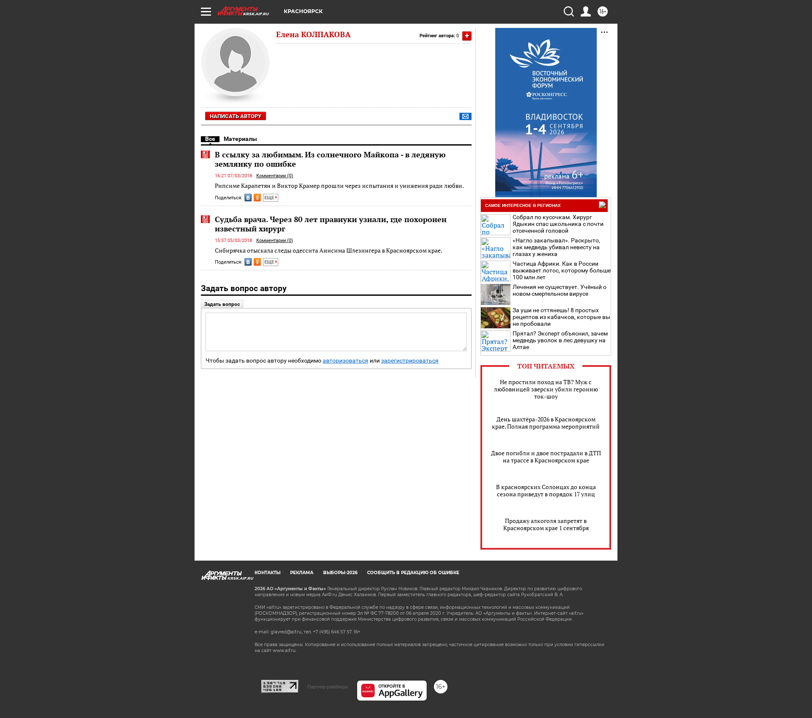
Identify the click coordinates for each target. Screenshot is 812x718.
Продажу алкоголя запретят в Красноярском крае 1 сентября (546, 524)
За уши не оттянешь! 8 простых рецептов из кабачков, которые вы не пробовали (561, 317)
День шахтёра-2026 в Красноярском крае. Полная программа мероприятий (546, 422)
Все (210, 138)
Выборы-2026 (340, 572)
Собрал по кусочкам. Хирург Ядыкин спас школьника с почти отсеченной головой (558, 224)
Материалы (240, 138)
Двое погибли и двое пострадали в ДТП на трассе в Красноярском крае (546, 456)
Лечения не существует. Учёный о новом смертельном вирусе (559, 290)
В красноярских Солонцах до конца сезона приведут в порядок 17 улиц (546, 490)
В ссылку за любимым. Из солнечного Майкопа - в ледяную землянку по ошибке (330, 159)
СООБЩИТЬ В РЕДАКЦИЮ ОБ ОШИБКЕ (413, 572)
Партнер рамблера (327, 686)
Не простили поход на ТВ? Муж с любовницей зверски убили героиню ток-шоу (546, 389)
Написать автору (235, 116)
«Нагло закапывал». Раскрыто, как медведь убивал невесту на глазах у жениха (556, 247)
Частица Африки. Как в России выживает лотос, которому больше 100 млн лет (562, 270)
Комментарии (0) (274, 176)
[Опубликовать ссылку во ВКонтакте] (248, 197)
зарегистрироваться (410, 360)
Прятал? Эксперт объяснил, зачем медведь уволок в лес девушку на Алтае (560, 340)
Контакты (267, 572)
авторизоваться (345, 360)
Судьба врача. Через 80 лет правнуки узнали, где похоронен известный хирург (331, 224)
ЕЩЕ (269, 198)
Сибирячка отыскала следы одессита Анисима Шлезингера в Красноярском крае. (328, 250)
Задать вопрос (222, 304)
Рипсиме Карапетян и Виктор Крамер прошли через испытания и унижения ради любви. (339, 185)
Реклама (301, 572)
